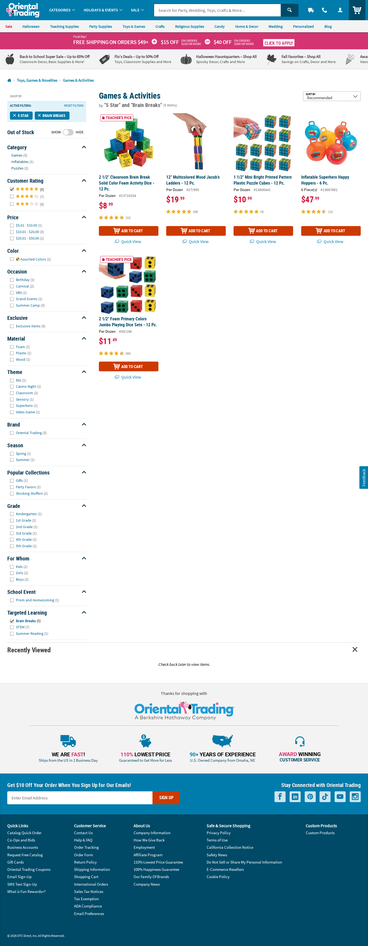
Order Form (83, 854)
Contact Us (83, 832)
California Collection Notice (230, 847)
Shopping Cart (86, 876)
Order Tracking (86, 847)
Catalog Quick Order (24, 832)
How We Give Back (149, 840)
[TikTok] (325, 796)
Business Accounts (22, 847)
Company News (147, 884)
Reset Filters (74, 105)
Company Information (152, 832)
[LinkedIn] (295, 796)
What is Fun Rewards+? (26, 891)
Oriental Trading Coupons (28, 869)
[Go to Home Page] (9, 80)
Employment (144, 847)
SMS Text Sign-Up (22, 884)
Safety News (217, 854)
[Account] (340, 10)
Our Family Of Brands (151, 876)
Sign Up (166, 798)
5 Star (23, 115)
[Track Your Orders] (311, 10)
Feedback (363, 477)
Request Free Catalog (25, 854)
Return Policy (85, 862)
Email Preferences (89, 913)
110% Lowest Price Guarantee (158, 862)
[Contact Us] (325, 10)
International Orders (91, 884)
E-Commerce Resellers (225, 869)
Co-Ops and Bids (21, 840)
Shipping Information (92, 869)
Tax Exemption (86, 898)
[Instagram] (355, 796)
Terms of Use (217, 840)
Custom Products (320, 832)
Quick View (130, 241)
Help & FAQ (83, 840)
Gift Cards (15, 862)
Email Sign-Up (19, 876)
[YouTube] (340, 796)
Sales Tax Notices (88, 891)
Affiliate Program (148, 854)
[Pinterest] (310, 796)
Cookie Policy (218, 876)
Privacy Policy (219, 832)
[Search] (289, 10)
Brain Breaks (54, 115)
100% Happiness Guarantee (156, 869)
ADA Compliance (88, 906)
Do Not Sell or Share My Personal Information (244, 862)
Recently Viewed (28, 649)
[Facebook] (280, 796)
